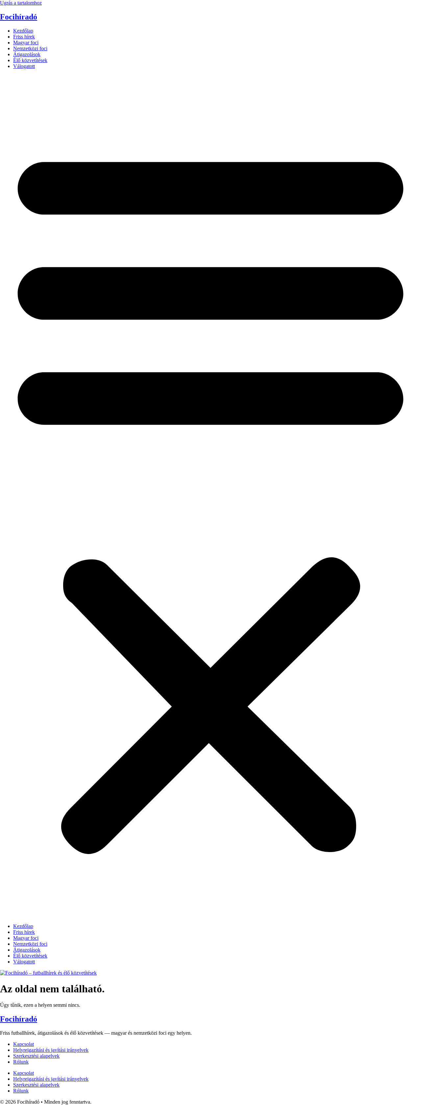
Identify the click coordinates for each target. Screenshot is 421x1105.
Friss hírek (24, 36)
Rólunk (21, 1062)
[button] (210, 496)
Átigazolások (26, 54)
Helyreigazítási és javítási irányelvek (50, 1050)
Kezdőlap (23, 31)
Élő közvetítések (30, 60)
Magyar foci (25, 42)
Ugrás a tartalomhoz (21, 3)
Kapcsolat (23, 1044)
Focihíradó (18, 16)
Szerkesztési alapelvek (36, 1056)
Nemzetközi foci (30, 48)
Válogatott (24, 66)
